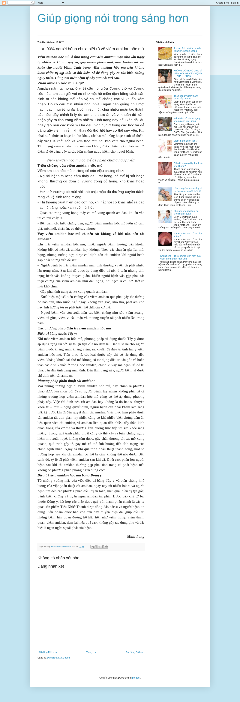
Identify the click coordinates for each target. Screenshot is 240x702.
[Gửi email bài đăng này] (92, 547)
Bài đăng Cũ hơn (134, 652)
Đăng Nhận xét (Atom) (58, 657)
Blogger (136, 677)
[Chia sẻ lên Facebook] (103, 547)
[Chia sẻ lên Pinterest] (106, 547)
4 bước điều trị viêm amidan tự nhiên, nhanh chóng (188, 49)
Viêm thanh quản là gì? (185, 141)
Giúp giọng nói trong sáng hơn (113, 18)
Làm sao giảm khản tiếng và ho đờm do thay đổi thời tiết (188, 190)
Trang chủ (91, 652)
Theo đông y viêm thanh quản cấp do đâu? (186, 97)
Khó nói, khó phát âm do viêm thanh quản (186, 212)
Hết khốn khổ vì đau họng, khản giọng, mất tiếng (187, 119)
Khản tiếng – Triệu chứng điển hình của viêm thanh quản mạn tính (180, 257)
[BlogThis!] (96, 547)
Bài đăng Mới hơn (47, 652)
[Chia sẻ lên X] (99, 547)
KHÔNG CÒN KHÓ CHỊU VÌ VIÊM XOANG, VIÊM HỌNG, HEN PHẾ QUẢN (188, 73)
